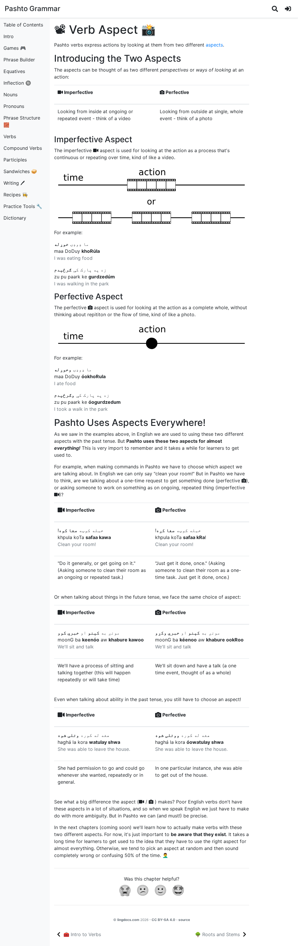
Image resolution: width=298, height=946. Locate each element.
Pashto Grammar (32, 8)
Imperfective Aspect (93, 139)
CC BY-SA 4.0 (163, 920)
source (184, 920)
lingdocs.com (128, 920)
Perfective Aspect (88, 296)
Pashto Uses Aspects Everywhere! (129, 422)
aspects (214, 45)
